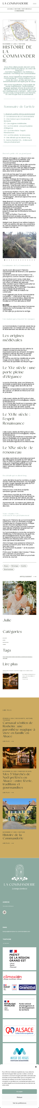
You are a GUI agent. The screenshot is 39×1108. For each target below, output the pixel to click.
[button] (36, 1067)
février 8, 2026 (8, 718)
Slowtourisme (8, 569)
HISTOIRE (17, 9)
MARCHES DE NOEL (6, 642)
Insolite (23, 566)
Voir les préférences (19, 1103)
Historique (14, 566)
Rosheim (25, 656)
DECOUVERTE (5, 638)
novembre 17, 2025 (10, 44)
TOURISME (4, 644)
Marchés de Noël (21, 656)
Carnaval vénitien (8, 656)
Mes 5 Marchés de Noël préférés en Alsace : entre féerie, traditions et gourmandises (28, 676)
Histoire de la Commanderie (13, 837)
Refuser (19, 1097)
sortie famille (5, 658)
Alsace (6, 566)
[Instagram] (4, 912)
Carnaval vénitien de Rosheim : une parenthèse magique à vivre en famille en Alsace (18, 670)
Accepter (19, 1091)
